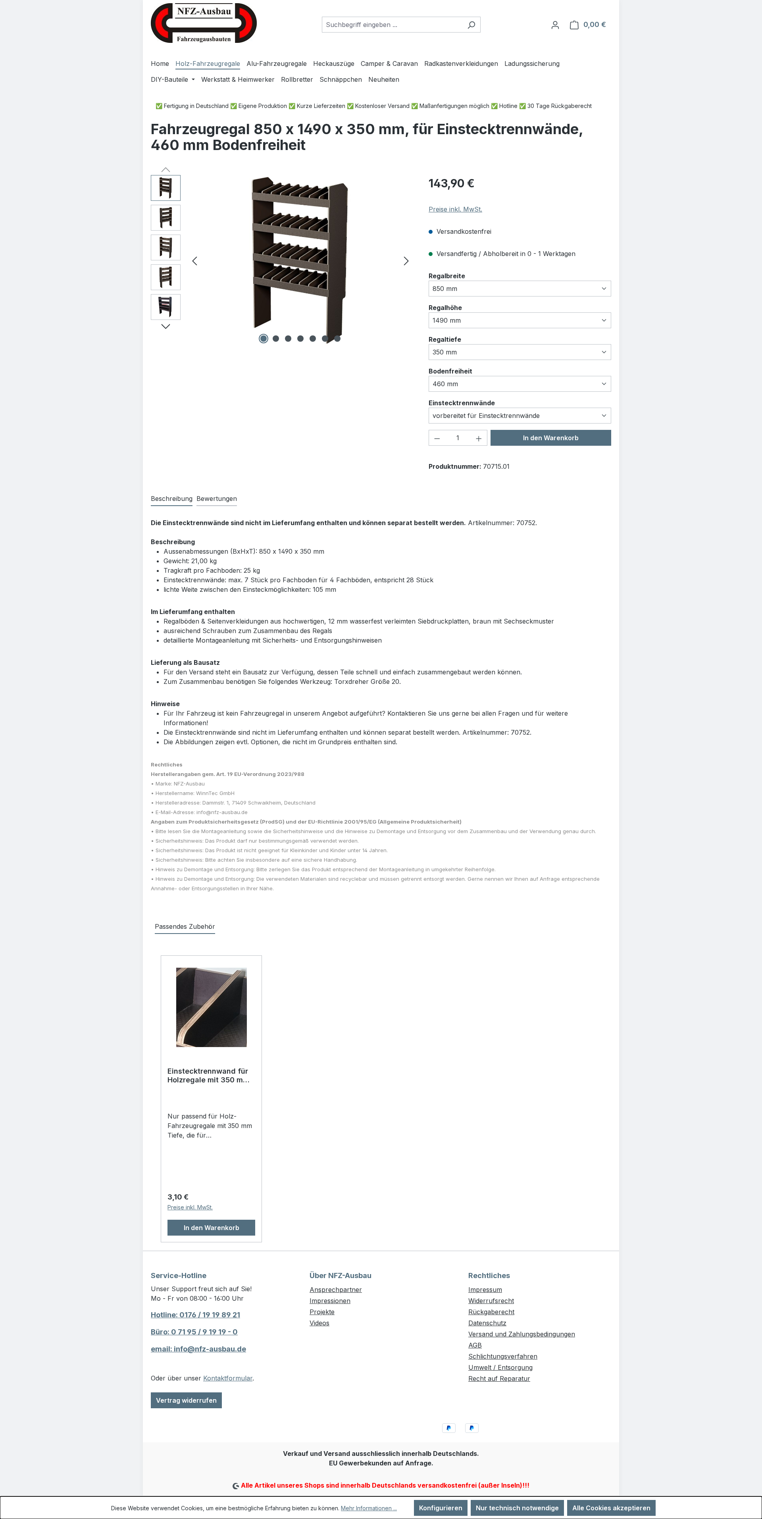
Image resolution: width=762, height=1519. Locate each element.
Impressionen (330, 1301)
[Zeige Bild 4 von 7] (300, 338)
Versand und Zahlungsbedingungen (521, 1334)
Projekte (322, 1312)
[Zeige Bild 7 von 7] (337, 338)
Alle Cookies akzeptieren (611, 1508)
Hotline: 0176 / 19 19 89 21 (195, 1315)
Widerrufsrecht (491, 1301)
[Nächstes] (406, 260)
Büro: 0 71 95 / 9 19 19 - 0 (194, 1332)
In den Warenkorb (551, 438)
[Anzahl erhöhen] (479, 438)
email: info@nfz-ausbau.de (198, 1349)
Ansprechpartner (336, 1290)
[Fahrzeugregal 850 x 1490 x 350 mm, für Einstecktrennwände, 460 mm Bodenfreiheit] (300, 260)
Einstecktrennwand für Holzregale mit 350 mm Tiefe (208, 1075)
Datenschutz (487, 1323)
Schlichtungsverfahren (502, 1356)
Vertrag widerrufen (186, 1400)
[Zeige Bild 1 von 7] (263, 338)
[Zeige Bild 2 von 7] (276, 338)
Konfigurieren (440, 1508)
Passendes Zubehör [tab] (185, 926)
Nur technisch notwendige (517, 1508)
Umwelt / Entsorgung (500, 1367)
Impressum (485, 1290)
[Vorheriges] (194, 260)
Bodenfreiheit (450, 371)
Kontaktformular (227, 1378)
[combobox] (392, 25)
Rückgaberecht (491, 1312)
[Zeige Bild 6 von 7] (325, 338)
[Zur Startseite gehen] (204, 23)
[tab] (171, 499)
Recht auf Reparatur (499, 1378)
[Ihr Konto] (555, 25)
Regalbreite (447, 275)
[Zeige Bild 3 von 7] (288, 338)
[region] (282, 260)
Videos (319, 1323)
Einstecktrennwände (462, 403)
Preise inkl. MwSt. (455, 209)
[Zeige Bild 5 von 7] (313, 338)
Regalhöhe (445, 307)
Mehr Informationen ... (369, 1508)
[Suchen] (471, 25)
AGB (475, 1345)
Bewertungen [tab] (216, 498)
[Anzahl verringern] (437, 438)
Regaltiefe (445, 339)
